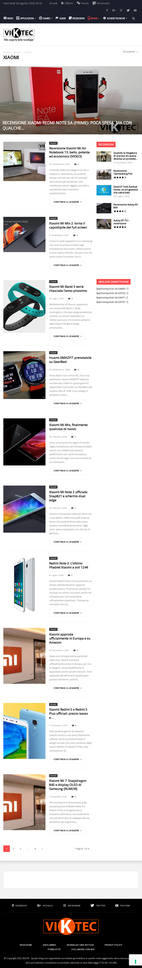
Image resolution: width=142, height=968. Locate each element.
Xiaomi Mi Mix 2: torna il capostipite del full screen (68, 225)
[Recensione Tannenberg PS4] (104, 174)
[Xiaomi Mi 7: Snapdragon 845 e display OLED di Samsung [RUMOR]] (24, 802)
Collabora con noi (82, 949)
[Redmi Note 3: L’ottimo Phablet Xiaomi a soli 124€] (24, 585)
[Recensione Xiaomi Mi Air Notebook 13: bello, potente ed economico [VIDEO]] (24, 161)
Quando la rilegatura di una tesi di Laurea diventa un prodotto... (126, 155)
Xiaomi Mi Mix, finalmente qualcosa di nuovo (68, 427)
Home (6, 52)
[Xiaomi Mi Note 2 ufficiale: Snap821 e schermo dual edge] (24, 509)
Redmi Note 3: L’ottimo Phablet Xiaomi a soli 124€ (68, 565)
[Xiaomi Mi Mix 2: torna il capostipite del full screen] (24, 234)
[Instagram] (121, 10)
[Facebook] (107, 10)
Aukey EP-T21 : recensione (122, 222)
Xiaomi (53, 143)
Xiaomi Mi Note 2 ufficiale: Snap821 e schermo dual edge (68, 496)
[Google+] (114, 10)
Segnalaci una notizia (80, 945)
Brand (17, 52)
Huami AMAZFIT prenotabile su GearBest (70, 359)
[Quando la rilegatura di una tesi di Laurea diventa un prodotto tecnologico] (104, 156)
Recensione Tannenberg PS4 (123, 172)
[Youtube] (135, 10)
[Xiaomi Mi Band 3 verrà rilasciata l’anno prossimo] (24, 306)
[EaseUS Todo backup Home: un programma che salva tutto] (104, 190)
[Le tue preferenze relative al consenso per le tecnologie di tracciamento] (135, 961)
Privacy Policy (113, 945)
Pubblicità (54, 949)
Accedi (53, 3)
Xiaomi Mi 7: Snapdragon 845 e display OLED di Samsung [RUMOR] (67, 784)
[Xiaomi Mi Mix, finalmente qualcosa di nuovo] (24, 442)
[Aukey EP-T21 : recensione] (104, 224)
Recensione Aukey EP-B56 (126, 206)
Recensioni (106, 144)
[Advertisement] (88, 31)
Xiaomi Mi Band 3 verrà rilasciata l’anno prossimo (68, 288)
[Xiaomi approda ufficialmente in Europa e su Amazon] (24, 656)
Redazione (26, 945)
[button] (134, 18)
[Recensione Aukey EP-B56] (104, 208)
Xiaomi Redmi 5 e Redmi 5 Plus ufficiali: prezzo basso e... (68, 713)
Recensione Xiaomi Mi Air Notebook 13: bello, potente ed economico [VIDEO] (69, 152)
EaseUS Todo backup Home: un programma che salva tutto (126, 189)
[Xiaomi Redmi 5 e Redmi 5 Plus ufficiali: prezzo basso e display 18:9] (24, 731)
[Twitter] (128, 10)
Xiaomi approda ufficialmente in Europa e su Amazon (69, 638)
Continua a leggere (66, 202)
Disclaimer (49, 945)
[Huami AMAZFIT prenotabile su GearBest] (24, 375)
